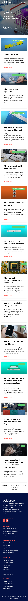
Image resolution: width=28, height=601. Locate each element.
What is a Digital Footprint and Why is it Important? (13, 280)
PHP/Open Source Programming (11, 536)
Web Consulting (7, 545)
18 (15, 487)
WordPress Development (9, 543)
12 (3, 487)
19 (17, 487)
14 (7, 487)
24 (13, 490)
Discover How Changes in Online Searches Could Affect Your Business (14, 380)
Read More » (8, 67)
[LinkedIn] (7, 520)
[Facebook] (4, 520)
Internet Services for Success (10, 550)
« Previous (4, 485)
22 (24, 487)
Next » (16, 490)
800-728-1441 (15, 503)
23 (10, 490)
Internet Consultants (8, 552)
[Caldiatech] (8, 2)
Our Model (6, 572)
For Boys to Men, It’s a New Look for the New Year (12, 421)
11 (25, 485)
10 (23, 485)
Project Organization (8, 533)
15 (9, 487)
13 (5, 487)
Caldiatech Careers (8, 562)
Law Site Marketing (8, 584)
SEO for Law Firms (11, 55)
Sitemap (16, 598)
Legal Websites (7, 548)
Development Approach (9, 528)
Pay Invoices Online (8, 560)
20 (20, 487)
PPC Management (8, 581)
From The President (8, 574)
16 (11, 487)
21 (22, 487)
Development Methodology (10, 531)
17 (13, 487)
